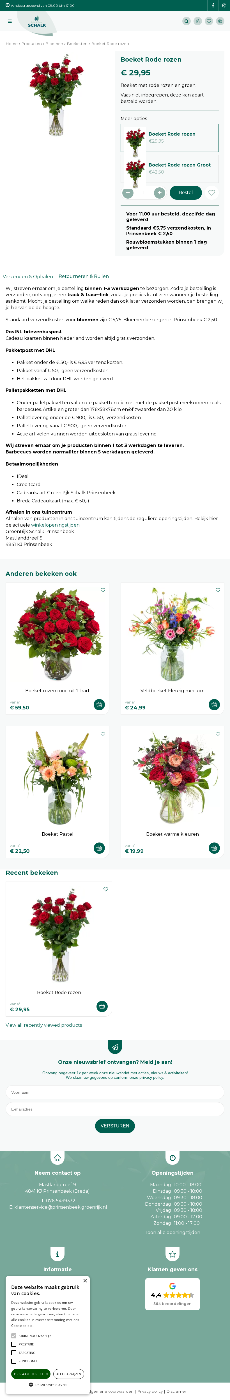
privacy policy (151, 1077)
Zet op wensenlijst (103, 589)
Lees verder (43, 1325)
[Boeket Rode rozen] (55, 100)
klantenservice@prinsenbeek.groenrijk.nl (60, 1207)
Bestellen (99, 704)
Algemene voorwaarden (110, 1391)
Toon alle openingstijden (172, 1232)
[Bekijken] (220, 21)
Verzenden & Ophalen (28, 276)
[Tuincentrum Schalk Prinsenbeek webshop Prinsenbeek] (37, 24)
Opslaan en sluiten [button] (31, 1374)
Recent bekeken (32, 872)
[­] (213, 6)
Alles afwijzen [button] (68, 1374)
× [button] (85, 1281)
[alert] (48, 1335)
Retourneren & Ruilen (84, 276)
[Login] (198, 21)
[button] (35, 1335)
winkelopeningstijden (55, 525)
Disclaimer (176, 1391)
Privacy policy (150, 1391)
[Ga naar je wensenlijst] (210, 21)
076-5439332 (60, 1200)
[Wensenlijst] (209, 21)
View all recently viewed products (44, 1025)
